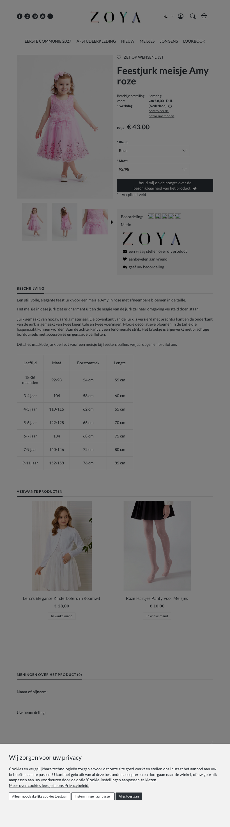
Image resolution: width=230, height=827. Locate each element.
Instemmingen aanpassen (93, 796)
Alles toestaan (129, 796)
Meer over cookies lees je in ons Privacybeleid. (49, 785)
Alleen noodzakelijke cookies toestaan (39, 796)
